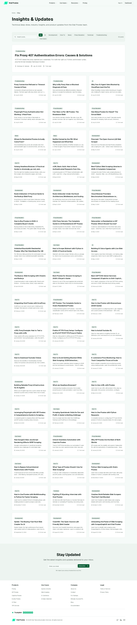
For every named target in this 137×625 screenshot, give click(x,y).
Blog (72, 602)
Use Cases (63, 3)
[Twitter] (117, 620)
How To (62, 35)
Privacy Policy (104, 592)
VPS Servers (15, 605)
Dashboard (128, 3)
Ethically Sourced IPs (77, 599)
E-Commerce (45, 595)
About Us (73, 589)
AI (45, 35)
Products (52, 3)
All (40, 35)
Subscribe (82, 566)
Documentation (75, 605)
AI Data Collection (46, 599)
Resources (74, 3)
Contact (73, 592)
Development (53, 35)
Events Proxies (16, 599)
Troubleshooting (101, 35)
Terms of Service (105, 589)
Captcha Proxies (17, 595)
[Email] (124, 620)
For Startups (74, 595)
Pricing (85, 3)
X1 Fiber (14, 602)
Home (13, 13)
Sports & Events (46, 589)
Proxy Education (79, 35)
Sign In (120, 3)
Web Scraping (45, 592)
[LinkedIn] (121, 620)
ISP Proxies (15, 592)
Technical (90, 35)
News (69, 35)
